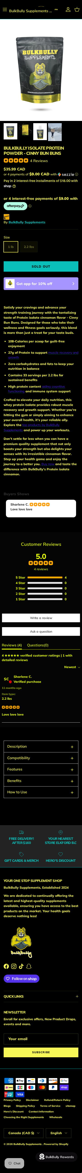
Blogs (7, 1105)
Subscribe (41, 1052)
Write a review (41, 618)
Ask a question (41, 631)
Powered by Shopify (56, 1144)
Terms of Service (50, 1105)
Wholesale (55, 1117)
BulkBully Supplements (27, 222)
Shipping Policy (25, 1105)
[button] (41, 174)
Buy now (47, 464)
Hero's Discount (13, 1111)
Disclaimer (32, 1100)
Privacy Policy (12, 1100)
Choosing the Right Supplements (24, 1117)
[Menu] (5, 9)
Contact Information (41, 1111)
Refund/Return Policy (57, 1100)
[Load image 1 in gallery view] (41, 70)
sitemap (70, 1105)
